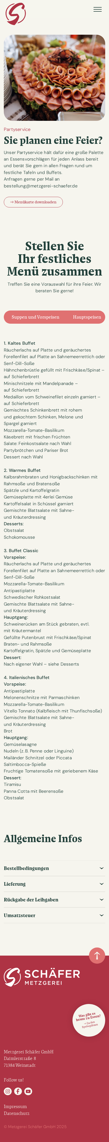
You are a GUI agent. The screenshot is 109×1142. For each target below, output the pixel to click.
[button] (98, 9)
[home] (16, 14)
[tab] (35, 317)
